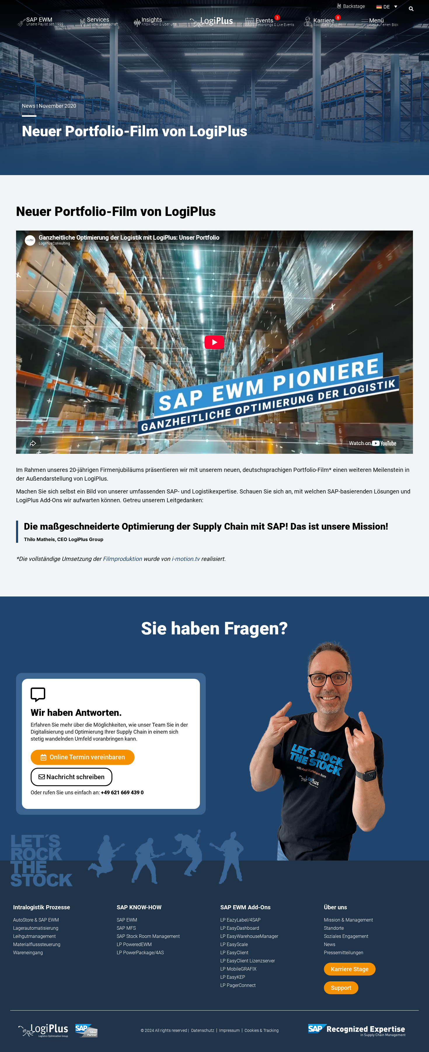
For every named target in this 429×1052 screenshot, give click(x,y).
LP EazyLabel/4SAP (240, 920)
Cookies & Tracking (262, 1030)
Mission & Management (348, 920)
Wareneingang (28, 952)
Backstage (354, 6)
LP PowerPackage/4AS (140, 952)
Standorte (334, 928)
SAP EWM (127, 920)
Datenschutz (202, 1030)
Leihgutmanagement (34, 936)
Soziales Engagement (346, 936)
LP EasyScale (234, 944)
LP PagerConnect (238, 985)
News (329, 944)
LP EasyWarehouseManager (249, 936)
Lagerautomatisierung (35, 928)
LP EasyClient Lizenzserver (247, 961)
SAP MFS (126, 928)
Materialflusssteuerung (36, 944)
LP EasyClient (234, 952)
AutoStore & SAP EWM (36, 920)
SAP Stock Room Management (148, 936)
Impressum (229, 1030)
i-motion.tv (186, 558)
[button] (387, 6)
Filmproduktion (122, 558)
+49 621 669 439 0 (122, 792)
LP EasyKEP (232, 977)
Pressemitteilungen (343, 952)
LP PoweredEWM (134, 944)
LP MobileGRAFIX (238, 969)
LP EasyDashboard (239, 928)
